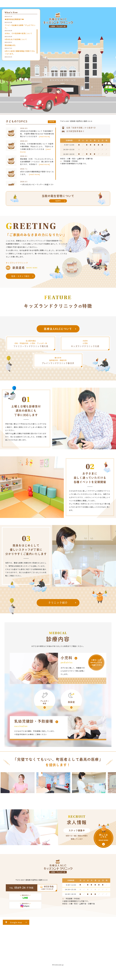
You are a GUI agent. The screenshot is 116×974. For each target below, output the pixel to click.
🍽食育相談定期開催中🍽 (14, 19)
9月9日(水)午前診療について (16, 39)
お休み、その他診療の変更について (18, 33)
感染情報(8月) (10, 45)
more (52, 121)
